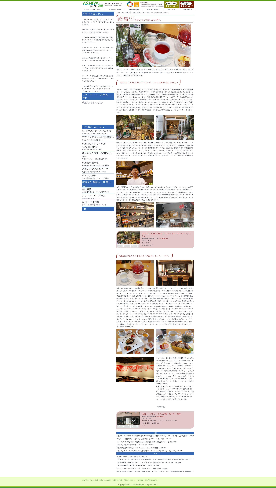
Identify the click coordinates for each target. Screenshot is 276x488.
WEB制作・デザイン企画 (92, 9)
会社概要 (140, 480)
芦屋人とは (171, 9)
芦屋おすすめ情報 (115, 9)
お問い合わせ (187, 9)
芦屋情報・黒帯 (134, 9)
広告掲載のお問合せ (151, 480)
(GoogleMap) (163, 238)
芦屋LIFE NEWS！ (153, 9)
